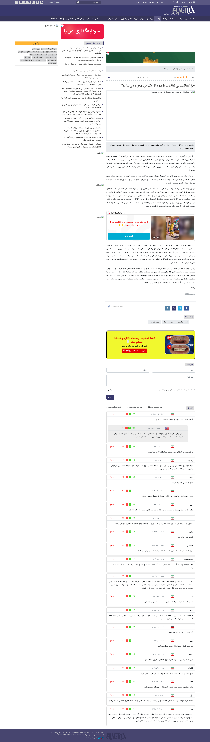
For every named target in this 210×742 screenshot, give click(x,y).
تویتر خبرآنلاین (29, 2)
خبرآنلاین (179, 10)
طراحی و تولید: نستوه (91, 738)
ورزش (142, 18)
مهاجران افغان (168, 322)
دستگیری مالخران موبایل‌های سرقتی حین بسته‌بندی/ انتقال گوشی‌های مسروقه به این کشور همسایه (81, 145)
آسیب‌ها (167, 68)
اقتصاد (172, 18)
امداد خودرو (52, 63)
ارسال (110, 397)
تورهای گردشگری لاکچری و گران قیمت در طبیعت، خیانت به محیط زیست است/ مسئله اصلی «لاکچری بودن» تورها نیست (82, 121)
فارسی (190, 2)
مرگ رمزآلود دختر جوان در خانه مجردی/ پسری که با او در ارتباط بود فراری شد (81, 106)
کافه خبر (89, 18)
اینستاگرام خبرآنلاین (33, 2)
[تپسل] (107, 53)
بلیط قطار (27, 57)
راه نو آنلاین (45, 48)
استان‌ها (54, 18)
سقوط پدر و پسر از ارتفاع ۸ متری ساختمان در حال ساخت (83, 65)
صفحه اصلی (189, 18)
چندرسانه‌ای (79, 18)
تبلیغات (144, 2)
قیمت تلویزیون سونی (49, 51)
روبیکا (16, 2)
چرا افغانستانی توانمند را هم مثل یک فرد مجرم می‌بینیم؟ (158, 86)
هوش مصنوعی (113, 18)
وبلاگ (61, 18)
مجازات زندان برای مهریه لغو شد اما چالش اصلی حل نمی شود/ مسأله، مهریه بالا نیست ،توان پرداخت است (81, 113)
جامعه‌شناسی (154, 322)
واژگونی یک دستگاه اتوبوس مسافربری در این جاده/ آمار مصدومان (81, 99)
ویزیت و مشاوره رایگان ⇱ (134, 351)
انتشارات (69, 18)
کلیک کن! (129, 236)
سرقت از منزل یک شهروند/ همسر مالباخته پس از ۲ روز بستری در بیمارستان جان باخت (82, 83)
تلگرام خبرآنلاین (37, 2)
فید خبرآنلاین (41, 2)
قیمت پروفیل (52, 60)
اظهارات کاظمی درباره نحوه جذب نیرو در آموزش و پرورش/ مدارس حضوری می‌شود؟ (83, 59)
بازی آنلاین (36, 48)
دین (96, 18)
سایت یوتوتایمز (40, 60)
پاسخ (112, 413)
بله (21, 2)
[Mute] (158, 237)
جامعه (157, 18)
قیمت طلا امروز (37, 57)
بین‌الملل (150, 18)
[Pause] (154, 237)
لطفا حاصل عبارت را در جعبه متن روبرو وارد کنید (176, 390)
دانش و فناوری (126, 18)
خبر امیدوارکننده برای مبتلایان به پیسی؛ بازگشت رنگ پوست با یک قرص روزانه (82, 139)
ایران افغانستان (182, 322)
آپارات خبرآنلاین (25, 2)
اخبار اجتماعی (177, 68)
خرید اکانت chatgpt (27, 60)
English (175, 2)
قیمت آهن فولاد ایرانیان (38, 54)
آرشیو (137, 2)
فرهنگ (165, 18)
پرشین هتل (52, 54)
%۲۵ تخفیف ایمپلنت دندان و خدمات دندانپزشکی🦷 (134, 340)
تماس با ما (160, 2)
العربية (183, 2)
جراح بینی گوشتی (24, 51)
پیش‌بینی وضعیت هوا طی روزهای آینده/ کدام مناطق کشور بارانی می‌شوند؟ (81, 76)
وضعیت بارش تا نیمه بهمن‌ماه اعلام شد (86, 71)
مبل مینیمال (35, 51)
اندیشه (102, 18)
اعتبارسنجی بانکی (50, 57)
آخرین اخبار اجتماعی (93, 43)
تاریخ (136, 18)
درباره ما (151, 2)
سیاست (180, 18)
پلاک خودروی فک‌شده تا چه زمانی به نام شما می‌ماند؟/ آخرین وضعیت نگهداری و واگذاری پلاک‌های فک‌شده (81, 50)
